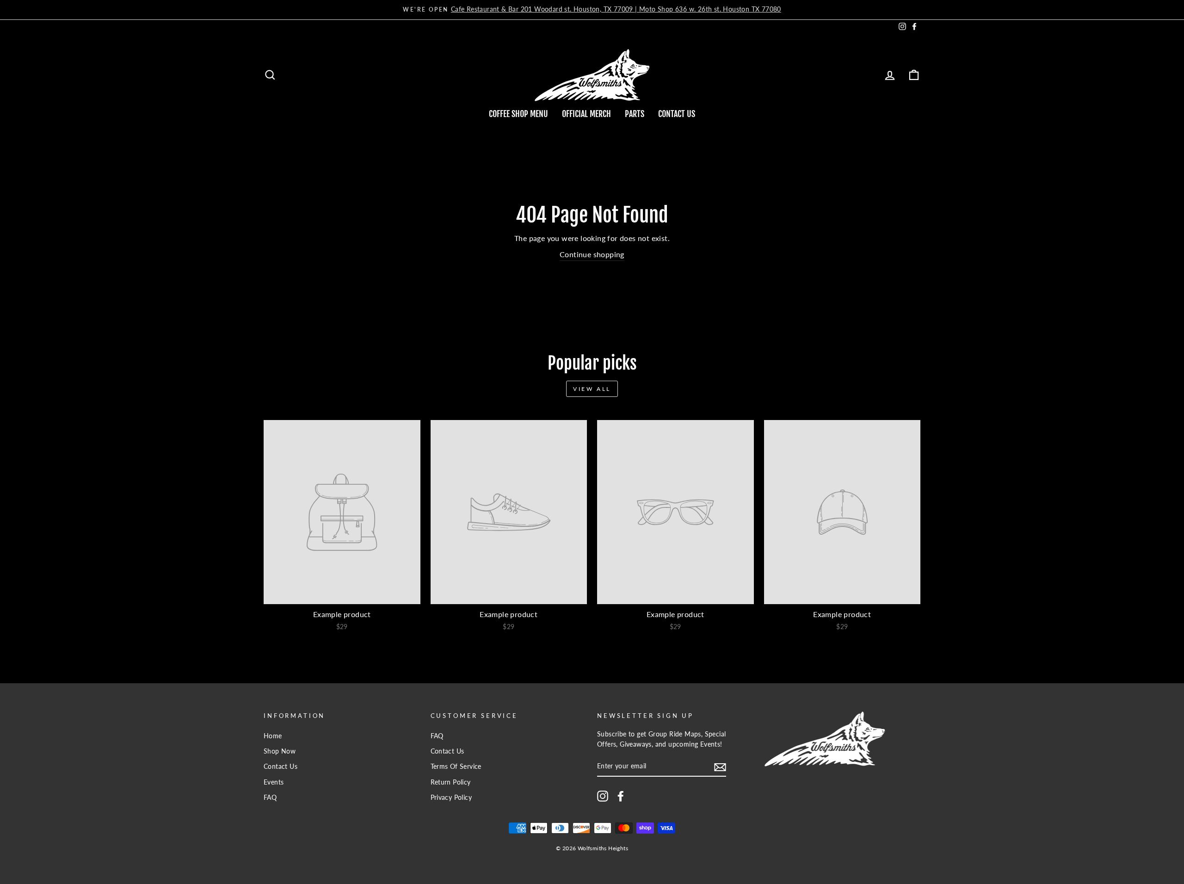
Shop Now (280, 751)
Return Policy (451, 782)
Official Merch (586, 114)
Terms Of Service (456, 766)
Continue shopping (592, 254)
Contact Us (676, 114)
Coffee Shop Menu (518, 114)
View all (592, 388)
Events (274, 782)
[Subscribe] (720, 766)
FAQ (270, 797)
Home (273, 736)
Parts (634, 114)
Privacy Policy (451, 797)
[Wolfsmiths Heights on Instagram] (602, 796)
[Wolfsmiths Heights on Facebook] (620, 796)
